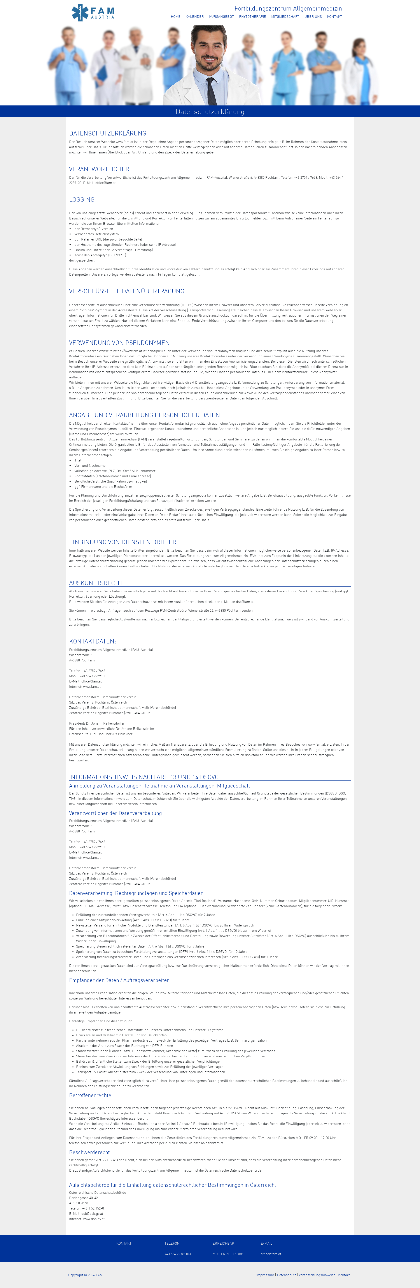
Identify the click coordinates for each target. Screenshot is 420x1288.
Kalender (195, 16)
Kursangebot (221, 16)
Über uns (313, 16)
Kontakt (334, 16)
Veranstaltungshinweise (317, 1275)
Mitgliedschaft (285, 16)
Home (175, 16)
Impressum (265, 1275)
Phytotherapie (252, 16)
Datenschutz (286, 1275)
